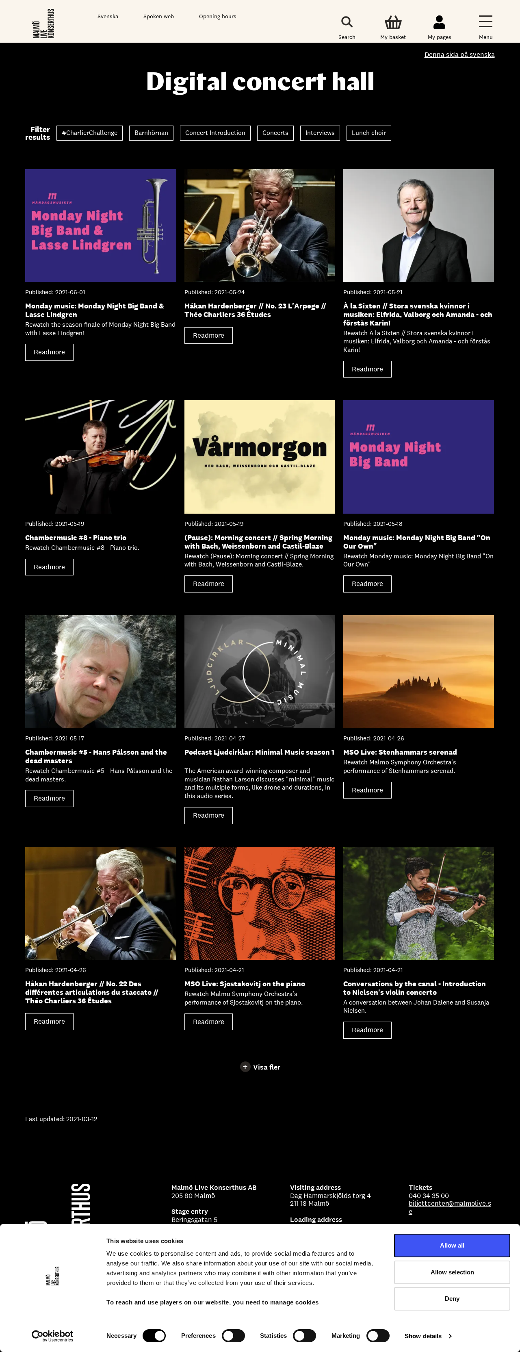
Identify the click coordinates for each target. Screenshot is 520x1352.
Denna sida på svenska (460, 55)
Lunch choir (369, 132)
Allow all (452, 1245)
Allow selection (452, 1272)
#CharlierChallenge (89, 132)
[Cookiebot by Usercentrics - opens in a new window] (52, 1336)
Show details (423, 1335)
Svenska (108, 16)
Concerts (275, 132)
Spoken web (158, 16)
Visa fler (266, 1067)
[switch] (233, 1335)
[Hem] (43, 23)
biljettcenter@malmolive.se (450, 1207)
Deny (452, 1298)
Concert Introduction (215, 132)
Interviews (320, 132)
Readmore (52, 354)
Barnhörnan (151, 132)
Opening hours (217, 16)
